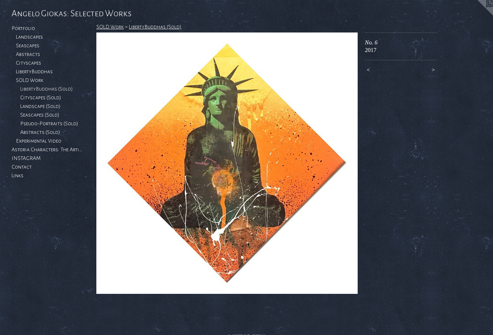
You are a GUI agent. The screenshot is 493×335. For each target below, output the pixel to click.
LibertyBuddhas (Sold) (46, 89)
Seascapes (27, 45)
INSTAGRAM (26, 158)
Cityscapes (28, 63)
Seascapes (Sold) (40, 115)
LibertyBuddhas (34, 71)
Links (17, 175)
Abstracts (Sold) (40, 132)
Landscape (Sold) (40, 106)
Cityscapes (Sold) (40, 97)
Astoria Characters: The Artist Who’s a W (48, 149)
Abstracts (28, 54)
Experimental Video (38, 141)
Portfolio (23, 28)
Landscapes (29, 37)
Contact (22, 167)
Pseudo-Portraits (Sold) (49, 123)
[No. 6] (227, 163)
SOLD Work (29, 80)
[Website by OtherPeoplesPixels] (478, 14)
